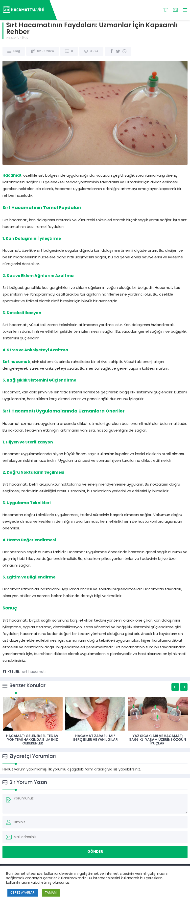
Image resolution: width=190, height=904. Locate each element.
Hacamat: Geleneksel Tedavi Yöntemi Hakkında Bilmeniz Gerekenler (32, 739)
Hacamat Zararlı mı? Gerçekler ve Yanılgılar (95, 738)
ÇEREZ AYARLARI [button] (22, 892)
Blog (25, 37)
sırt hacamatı (34, 672)
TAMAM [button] (51, 892)
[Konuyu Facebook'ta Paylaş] (112, 51)
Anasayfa (13, 37)
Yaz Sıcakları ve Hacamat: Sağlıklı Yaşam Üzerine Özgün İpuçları (157, 739)
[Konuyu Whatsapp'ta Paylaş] (124, 51)
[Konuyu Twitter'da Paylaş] (118, 51)
